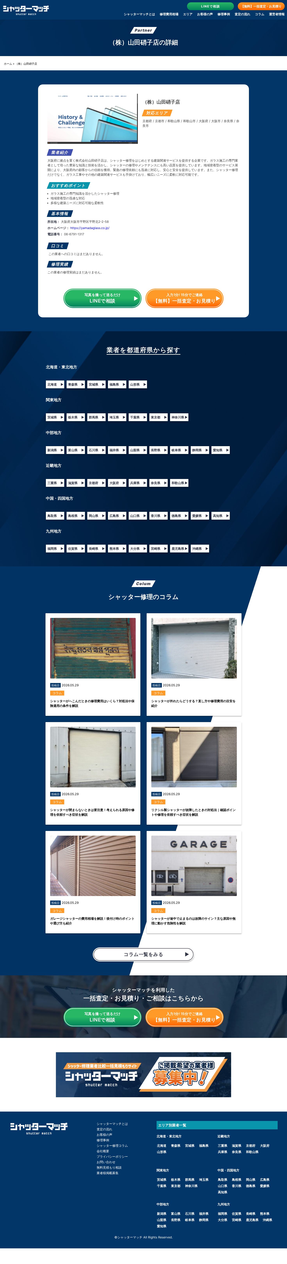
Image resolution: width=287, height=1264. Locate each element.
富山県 (76, 450)
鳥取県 (55, 516)
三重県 (55, 483)
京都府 (97, 483)
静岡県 (200, 450)
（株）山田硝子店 (26, 63)
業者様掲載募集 (108, 1173)
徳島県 (180, 516)
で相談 (210, 6)
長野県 (159, 450)
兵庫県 (138, 483)
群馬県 (97, 417)
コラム (259, 14)
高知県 (221, 516)
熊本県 (118, 549)
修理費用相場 (169, 14)
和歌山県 (180, 483)
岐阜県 (180, 450)
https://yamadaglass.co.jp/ (90, 228)
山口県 (138, 516)
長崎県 (97, 549)
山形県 (138, 384)
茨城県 (55, 417)
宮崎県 (159, 549)
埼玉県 (118, 417)
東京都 (159, 417)
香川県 (159, 516)
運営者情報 (277, 14)
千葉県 (138, 417)
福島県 (118, 384)
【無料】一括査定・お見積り (261, 6)
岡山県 (97, 516)
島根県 (76, 516)
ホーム (8, 63)
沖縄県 (200, 549)
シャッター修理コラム (112, 1146)
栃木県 (76, 417)
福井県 (118, 450)
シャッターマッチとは (139, 14)
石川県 (97, 450)
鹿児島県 (180, 549)
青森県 (76, 384)
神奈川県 (180, 417)
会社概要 (103, 1151)
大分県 (138, 549)
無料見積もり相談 (109, 1167)
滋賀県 (76, 483)
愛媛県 (200, 516)
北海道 (55, 384)
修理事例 (223, 14)
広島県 (118, 516)
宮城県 (97, 384)
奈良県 (159, 483)
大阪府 (118, 483)
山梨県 (138, 450)
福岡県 (55, 549)
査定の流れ (242, 14)
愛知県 (221, 450)
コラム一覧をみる (143, 954)
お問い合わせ (106, 1162)
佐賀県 (76, 549)
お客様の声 (205, 14)
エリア (188, 14)
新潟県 (55, 450)
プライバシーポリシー (112, 1156)
